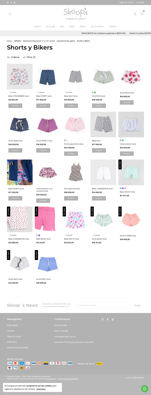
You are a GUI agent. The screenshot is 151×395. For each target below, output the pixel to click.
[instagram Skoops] (8, 2)
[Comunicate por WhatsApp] (144, 388)
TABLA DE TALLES (14, 336)
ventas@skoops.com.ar (65, 336)
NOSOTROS (12, 342)
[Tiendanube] (135, 378)
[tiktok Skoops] (14, 2)
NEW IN (37, 26)
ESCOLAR (50, 26)
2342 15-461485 (61, 331)
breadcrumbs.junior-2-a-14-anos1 (39, 41)
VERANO (113, 26)
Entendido (41, 389)
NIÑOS (83, 26)
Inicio (9, 41)
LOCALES (10, 331)
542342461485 (60, 325)
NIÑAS (72, 26)
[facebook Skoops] (11, 2)
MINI (62, 26)
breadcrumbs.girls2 (66, 41)
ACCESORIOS (97, 26)
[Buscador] (10, 14)
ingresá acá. (51, 379)
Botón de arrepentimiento (68, 379)
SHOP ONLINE (12, 325)
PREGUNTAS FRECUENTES (17, 347)
